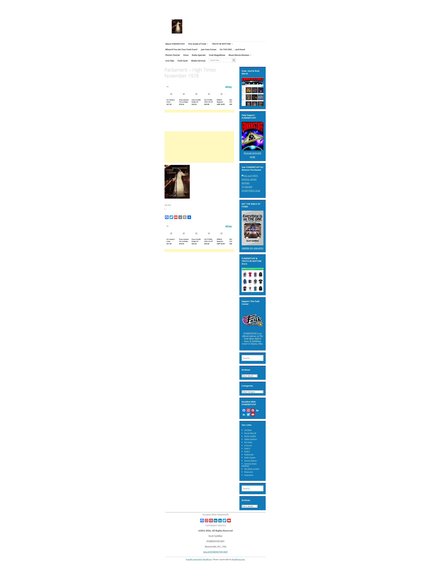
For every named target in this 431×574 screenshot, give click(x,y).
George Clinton (250, 460)
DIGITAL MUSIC (249, 179)
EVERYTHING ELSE (251, 190)
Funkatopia (248, 454)
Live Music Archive (251, 469)
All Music (248, 430)
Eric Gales (248, 442)
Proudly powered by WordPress (198, 559)
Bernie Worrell (250, 433)
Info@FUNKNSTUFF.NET (215, 552)
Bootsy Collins (250, 436)
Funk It (247, 448)
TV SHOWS (247, 186)
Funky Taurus (249, 457)
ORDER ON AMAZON (252, 248)
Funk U (247, 451)
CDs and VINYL (250, 175)
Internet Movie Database (249, 464)
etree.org (248, 445)
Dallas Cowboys (250, 439)
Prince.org (248, 472)
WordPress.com (238, 559)
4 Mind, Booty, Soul (201, 23)
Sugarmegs (248, 475)
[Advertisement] (199, 149)
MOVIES (246, 183)
